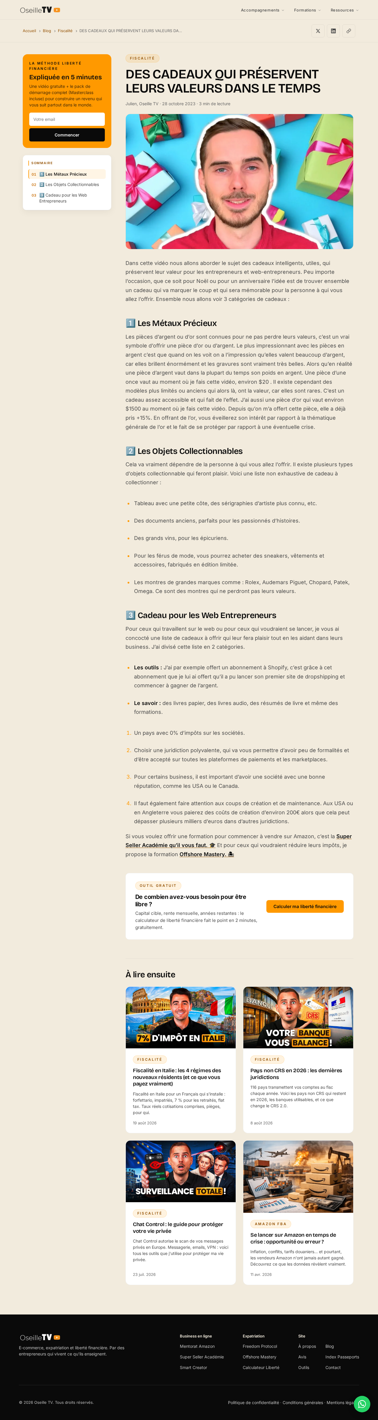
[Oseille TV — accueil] (40, 10)
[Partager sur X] (318, 30)
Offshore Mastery (259, 1356)
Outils (303, 1367)
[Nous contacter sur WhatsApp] (362, 1404)
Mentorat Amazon (197, 1346)
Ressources (342, 10)
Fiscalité (65, 30)
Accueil (29, 30)
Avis (302, 1356)
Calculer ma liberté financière (305, 906)
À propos (307, 1346)
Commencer (67, 134)
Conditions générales (303, 1402)
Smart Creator (193, 1367)
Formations (305, 10)
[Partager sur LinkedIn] (333, 30)
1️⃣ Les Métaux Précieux (63, 174)
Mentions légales (343, 1402)
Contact (333, 1367)
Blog (47, 30)
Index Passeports (342, 1356)
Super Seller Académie (202, 1356)
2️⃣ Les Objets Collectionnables (69, 184)
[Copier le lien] (348, 30)
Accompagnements (260, 10)
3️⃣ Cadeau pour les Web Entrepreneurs (63, 197)
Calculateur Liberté (261, 1367)
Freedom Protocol (260, 1346)
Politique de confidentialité (254, 1402)
